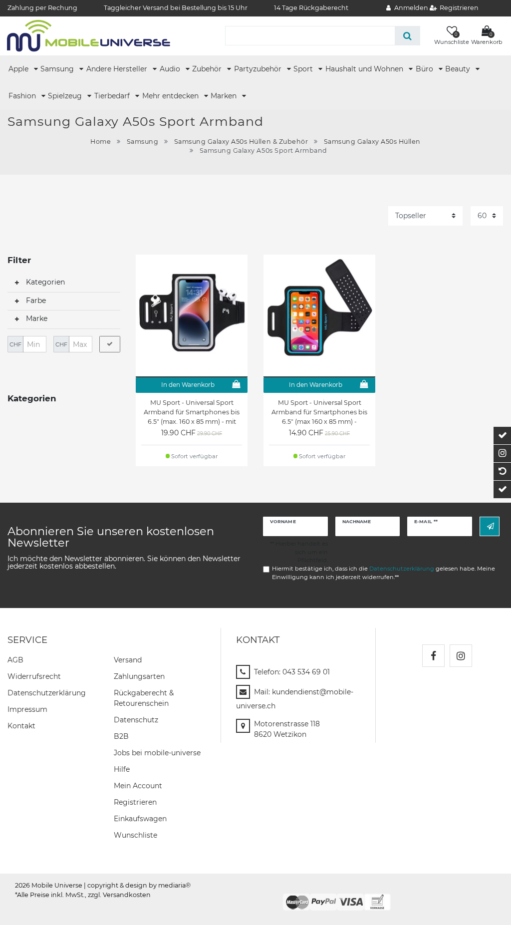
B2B (121, 736)
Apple (19, 68)
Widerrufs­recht (34, 676)
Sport (304, 68)
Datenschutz (136, 719)
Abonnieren (490, 526)
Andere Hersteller (117, 68)
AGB (15, 659)
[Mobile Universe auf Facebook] (433, 655)
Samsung (58, 68)
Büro (425, 68)
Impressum (27, 709)
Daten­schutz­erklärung (46, 692)
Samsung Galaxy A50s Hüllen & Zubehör (241, 141)
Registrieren (135, 802)
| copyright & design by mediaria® (137, 885)
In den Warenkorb (188, 384)
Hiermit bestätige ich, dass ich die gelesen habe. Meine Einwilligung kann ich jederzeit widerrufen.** (383, 573)
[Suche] (407, 35)
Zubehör (208, 68)
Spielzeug (66, 95)
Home (100, 141)
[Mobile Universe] (88, 35)
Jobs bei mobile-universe (157, 752)
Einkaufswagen (140, 818)
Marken (225, 95)
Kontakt (21, 725)
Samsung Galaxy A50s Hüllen (372, 141)
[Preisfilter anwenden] (109, 344)
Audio (171, 68)
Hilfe (122, 769)
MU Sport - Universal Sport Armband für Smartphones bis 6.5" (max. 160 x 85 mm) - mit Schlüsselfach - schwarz (192, 412)
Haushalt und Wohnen (365, 68)
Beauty (458, 68)
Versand (128, 659)
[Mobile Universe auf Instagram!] (461, 655)
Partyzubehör (258, 68)
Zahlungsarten (139, 676)
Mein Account (138, 785)
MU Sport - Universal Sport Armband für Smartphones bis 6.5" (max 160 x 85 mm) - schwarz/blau (319, 412)
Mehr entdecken (171, 95)
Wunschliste (135, 835)
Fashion (23, 95)
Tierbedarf (113, 95)
